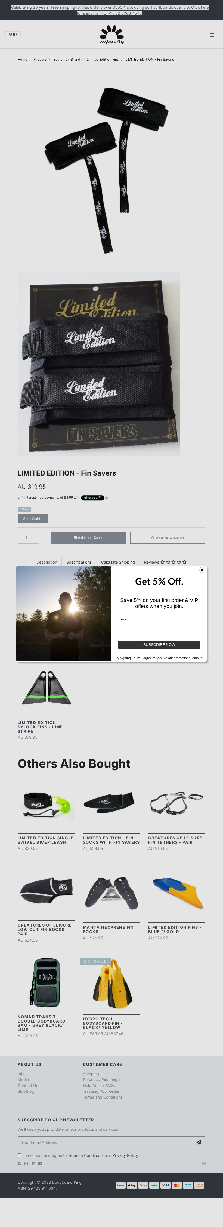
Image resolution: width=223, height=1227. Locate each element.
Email (123, 619)
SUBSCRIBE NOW (159, 644)
